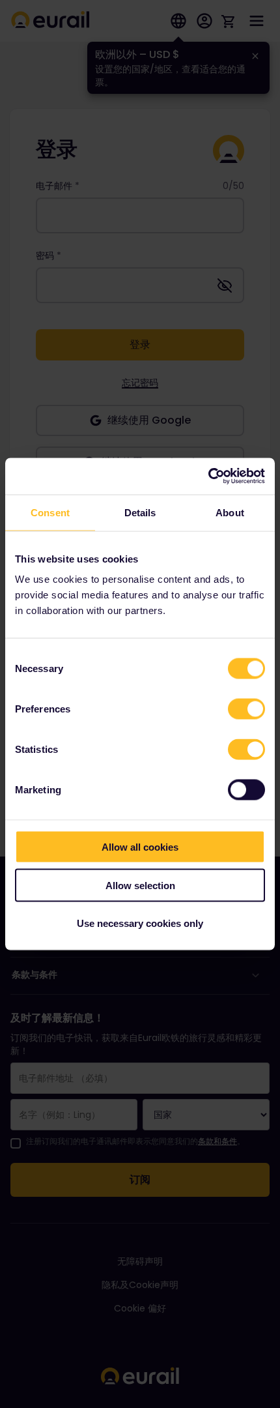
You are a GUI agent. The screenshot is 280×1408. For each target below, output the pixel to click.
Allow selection (140, 884)
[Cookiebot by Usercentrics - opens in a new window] (208, 476)
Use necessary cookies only (140, 923)
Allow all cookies (140, 847)
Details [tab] (140, 512)
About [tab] (230, 512)
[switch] (246, 709)
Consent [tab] (50, 512)
